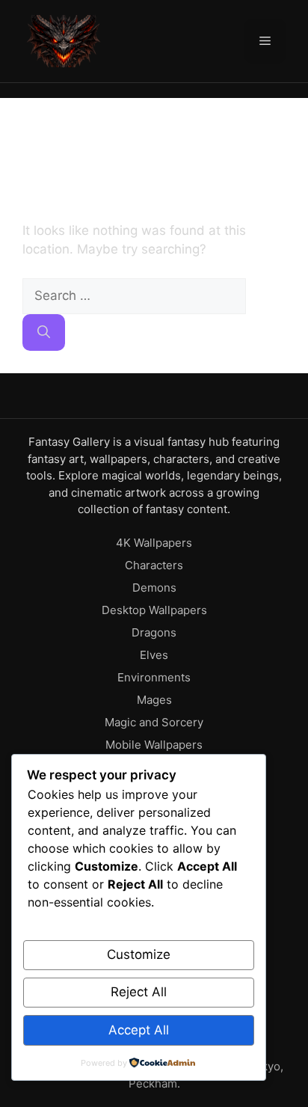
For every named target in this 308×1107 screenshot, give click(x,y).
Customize (138, 954)
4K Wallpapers (154, 543)
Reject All (139, 991)
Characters (154, 565)
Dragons (154, 632)
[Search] (43, 333)
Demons (154, 587)
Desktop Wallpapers (154, 610)
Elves (154, 655)
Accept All (138, 1029)
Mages (154, 700)
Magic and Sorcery (154, 722)
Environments (154, 677)
